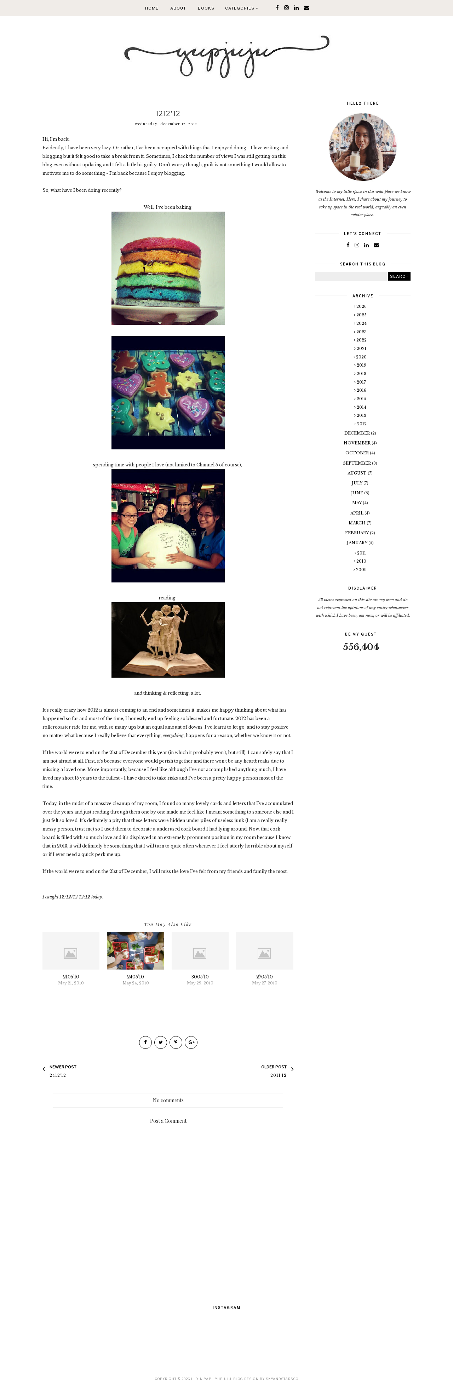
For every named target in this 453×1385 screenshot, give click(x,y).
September (357, 463)
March (358, 523)
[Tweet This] (160, 1042)
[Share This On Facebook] (145, 1042)
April (357, 513)
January (357, 542)
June (357, 492)
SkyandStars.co (282, 1379)
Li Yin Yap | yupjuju (211, 1379)
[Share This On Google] (191, 1042)
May (357, 502)
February (357, 532)
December (357, 433)
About (178, 8)
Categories (240, 8)
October (357, 452)
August (358, 473)
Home (152, 8)
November (358, 443)
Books (206, 8)
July (357, 483)
